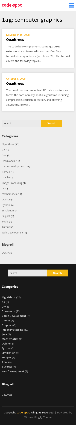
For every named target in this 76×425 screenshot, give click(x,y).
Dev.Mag (7, 252)
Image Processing (12, 183)
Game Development (13, 166)
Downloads (8, 161)
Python (6, 205)
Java (4, 188)
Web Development (12, 232)
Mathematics (9, 194)
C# (3, 150)
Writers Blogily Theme (38, 417)
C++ (4, 155)
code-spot (12, 5)
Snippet (6, 216)
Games (6, 172)
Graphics (7, 177)
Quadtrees (15, 39)
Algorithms (8, 144)
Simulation (8, 210)
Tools (5, 221)
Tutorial (6, 227)
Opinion (6, 199)
